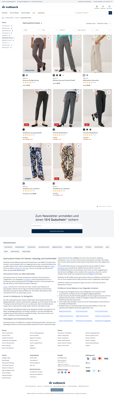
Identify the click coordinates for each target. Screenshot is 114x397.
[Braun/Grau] (24, 75)
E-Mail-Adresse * (37, 225)
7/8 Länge (25, 268)
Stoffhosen (17, 268)
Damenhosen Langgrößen (103, 321)
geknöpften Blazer (63, 268)
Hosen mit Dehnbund (66, 321)
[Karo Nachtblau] (60, 75)
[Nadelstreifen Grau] (54, 75)
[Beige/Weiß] (84, 75)
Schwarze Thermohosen (102, 316)
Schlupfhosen (27, 279)
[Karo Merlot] (57, 75)
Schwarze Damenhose (66, 316)
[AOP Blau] (24, 183)
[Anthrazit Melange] (87, 129)
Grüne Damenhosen (101, 311)
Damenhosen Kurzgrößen (84, 321)
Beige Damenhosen (65, 311)
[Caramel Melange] (90, 129)
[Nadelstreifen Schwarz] (84, 129)
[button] (104, 23)
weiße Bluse (92, 272)
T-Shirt (68, 260)
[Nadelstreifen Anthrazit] (54, 129)
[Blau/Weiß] (87, 75)
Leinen (5, 287)
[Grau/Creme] (27, 75)
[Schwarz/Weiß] (24, 129)
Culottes (52, 266)
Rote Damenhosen (82, 311)
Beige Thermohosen (82, 316)
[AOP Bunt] (54, 183)
